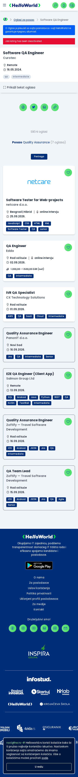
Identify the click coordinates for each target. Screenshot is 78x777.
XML (47, 223)
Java (33, 397)
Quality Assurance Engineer (29, 333)
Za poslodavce (39, 583)
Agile (61, 499)
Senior (49, 356)
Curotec (9, 58)
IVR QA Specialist (20, 292)
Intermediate (24, 275)
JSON (33, 448)
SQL (10, 397)
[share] (55, 107)
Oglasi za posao (24, 20)
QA (33, 229)
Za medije (39, 604)
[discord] (55, 628)
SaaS (29, 316)
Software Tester (17, 229)
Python (45, 397)
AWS (10, 316)
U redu (39, 767)
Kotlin (11, 403)
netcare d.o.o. (17, 204)
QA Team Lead (18, 471)
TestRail (24, 403)
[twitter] (33, 107)
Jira (10, 356)
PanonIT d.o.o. (17, 338)
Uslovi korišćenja (39, 588)
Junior (43, 229)
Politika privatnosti (39, 593)
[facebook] (23, 107)
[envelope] (65, 628)
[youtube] (33, 628)
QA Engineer (16, 246)
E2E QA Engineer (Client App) (30, 374)
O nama (39, 577)
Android (21, 397)
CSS (27, 223)
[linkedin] (44, 107)
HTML (37, 223)
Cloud (40, 316)
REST (57, 397)
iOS (10, 448)
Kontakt (39, 609)
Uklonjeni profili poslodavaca (39, 599)
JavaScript (14, 223)
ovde (45, 758)
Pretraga (39, 156)
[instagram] (23, 628)
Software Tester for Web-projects (34, 200)
